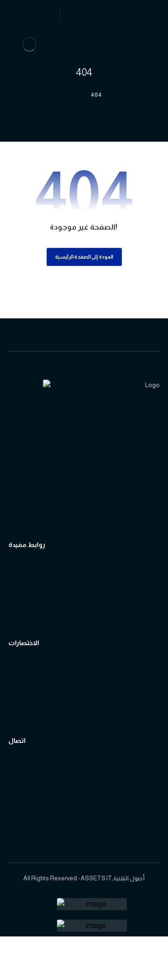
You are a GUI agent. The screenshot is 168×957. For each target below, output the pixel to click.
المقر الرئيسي (38, 785)
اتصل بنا (30, 771)
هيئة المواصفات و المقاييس (59, 617)
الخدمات (31, 701)
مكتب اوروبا (36, 799)
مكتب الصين (37, 813)
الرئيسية (31, 673)
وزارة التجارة (35, 589)
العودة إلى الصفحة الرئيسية (84, 256)
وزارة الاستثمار (39, 603)
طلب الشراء (36, 715)
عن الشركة (35, 687)
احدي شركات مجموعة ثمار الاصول (68, 509)
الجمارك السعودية (45, 575)
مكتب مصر (35, 827)
